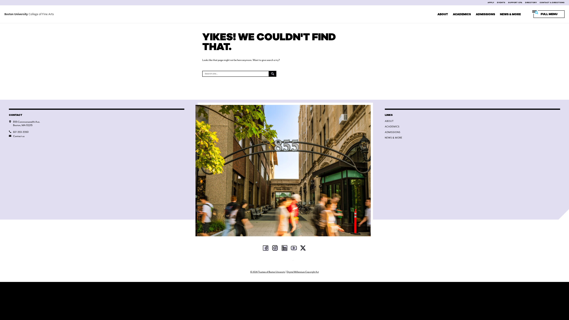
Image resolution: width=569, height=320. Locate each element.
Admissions (485, 14)
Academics (462, 14)
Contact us (19, 136)
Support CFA (515, 2)
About (442, 14)
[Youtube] (294, 249)
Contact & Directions (552, 2)
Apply (491, 2)
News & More (510, 14)
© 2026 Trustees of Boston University (267, 272)
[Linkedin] (284, 249)
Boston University (284, 262)
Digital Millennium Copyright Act (303, 272)
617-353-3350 (21, 132)
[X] (303, 249)
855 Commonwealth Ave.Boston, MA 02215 (26, 123)
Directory (531, 2)
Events (501, 2)
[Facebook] (266, 249)
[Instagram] (275, 249)
